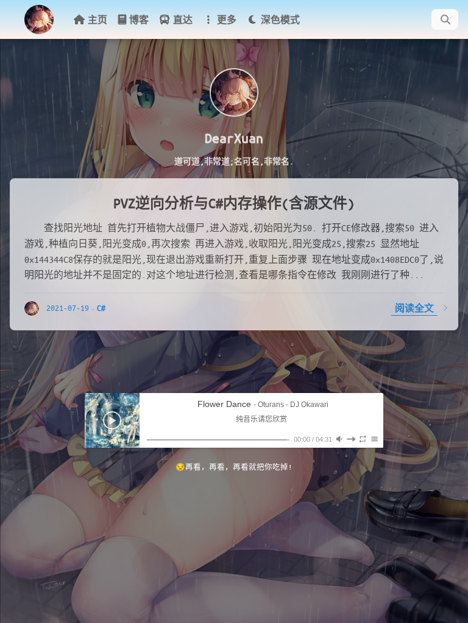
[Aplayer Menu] (374, 439)
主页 (97, 19)
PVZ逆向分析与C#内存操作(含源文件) (234, 203)
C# (101, 307)
